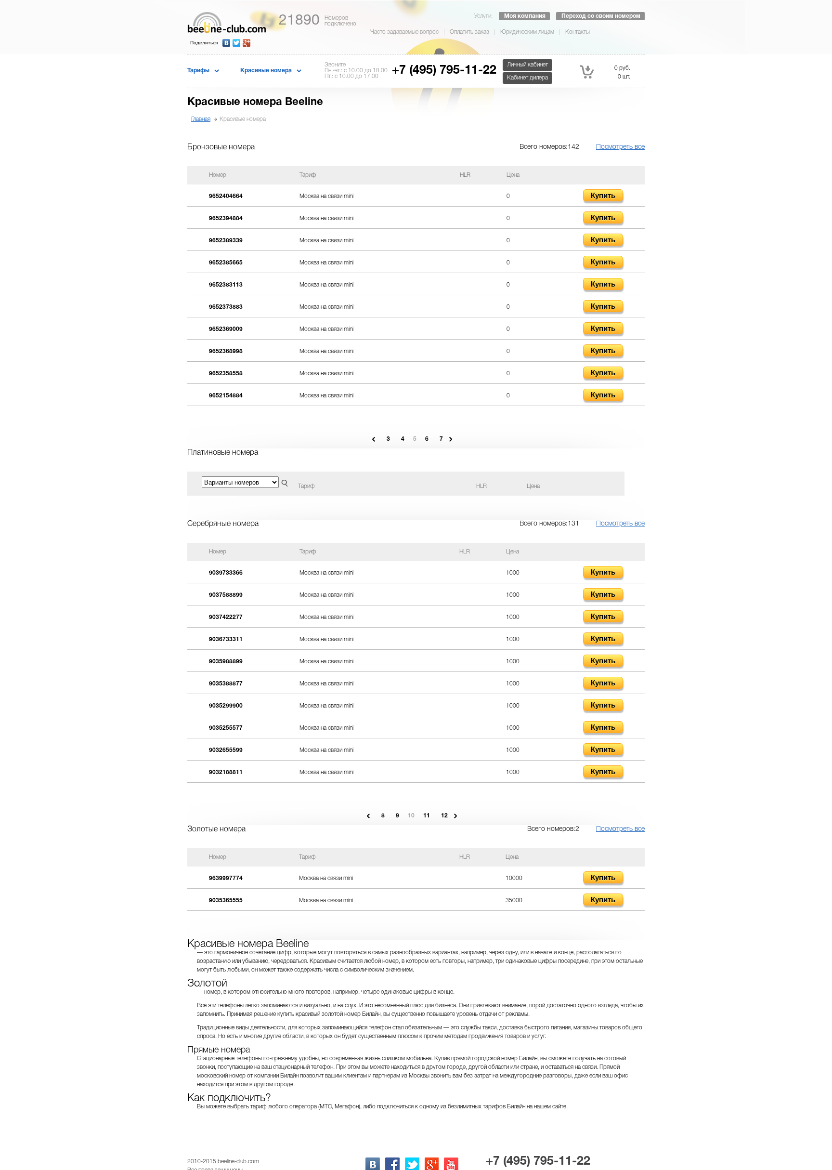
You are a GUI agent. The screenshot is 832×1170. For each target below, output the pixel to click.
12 (444, 815)
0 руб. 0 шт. (622, 72)
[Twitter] (237, 40)
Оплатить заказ (469, 32)
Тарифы (198, 70)
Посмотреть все (620, 147)
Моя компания (525, 16)
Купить (603, 195)
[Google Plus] (247, 40)
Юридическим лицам (527, 32)
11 (426, 815)
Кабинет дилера (527, 77)
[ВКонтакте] (226, 40)
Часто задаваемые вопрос (404, 32)
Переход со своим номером (600, 16)
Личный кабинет (527, 64)
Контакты (577, 32)
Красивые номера (266, 70)
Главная (200, 119)
